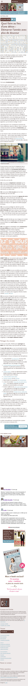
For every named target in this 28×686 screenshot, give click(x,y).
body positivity (18, 138)
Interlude (4, 16)
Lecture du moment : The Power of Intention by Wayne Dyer (8, 534)
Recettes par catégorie (5, 644)
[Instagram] (7, 666)
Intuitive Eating (6, 371)
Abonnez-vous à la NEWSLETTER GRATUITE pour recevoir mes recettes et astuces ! (15, 427)
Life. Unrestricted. (22, 380)
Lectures (2, 659)
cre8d (6, 682)
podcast (17, 378)
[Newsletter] (9, 666)
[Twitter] (3, 666)
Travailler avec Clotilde (5, 625)
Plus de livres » (8, 541)
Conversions (3, 656)
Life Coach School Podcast (20, 387)
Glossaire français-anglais (5, 658)
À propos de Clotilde (4, 635)
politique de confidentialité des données (9, 677)
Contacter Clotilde (4, 623)
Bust (12, 293)
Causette (6, 293)
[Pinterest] (5, 666)
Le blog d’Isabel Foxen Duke (10, 376)
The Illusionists (4, 162)
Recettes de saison (4, 647)
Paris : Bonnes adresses (5, 653)
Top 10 (1, 642)
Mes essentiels (3, 637)
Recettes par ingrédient (5, 646)
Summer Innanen (7, 378)
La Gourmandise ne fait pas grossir (11, 365)
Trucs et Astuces (3, 651)
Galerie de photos (4, 649)
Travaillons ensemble (4, 640)
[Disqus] (14, 467)
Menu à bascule (1, 1)
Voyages (2, 655)
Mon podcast (3, 638)
